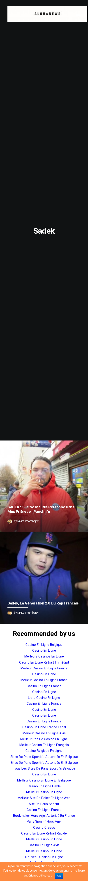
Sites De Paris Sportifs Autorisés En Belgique (44, 757)
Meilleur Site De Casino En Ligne (44, 739)
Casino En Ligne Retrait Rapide (44, 833)
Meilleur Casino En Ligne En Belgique (44, 780)
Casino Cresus (44, 828)
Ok (59, 875)
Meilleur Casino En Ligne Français (44, 745)
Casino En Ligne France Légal (44, 727)
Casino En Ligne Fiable (44, 786)
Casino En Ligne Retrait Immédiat (44, 662)
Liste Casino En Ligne (44, 698)
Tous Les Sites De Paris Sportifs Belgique (44, 768)
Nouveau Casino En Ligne (44, 857)
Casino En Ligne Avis (44, 845)
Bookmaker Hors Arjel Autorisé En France (44, 816)
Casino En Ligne (44, 651)
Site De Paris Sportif (44, 804)
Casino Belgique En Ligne (44, 751)
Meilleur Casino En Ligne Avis (44, 733)
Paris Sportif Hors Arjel (44, 821)
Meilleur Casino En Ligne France (44, 668)
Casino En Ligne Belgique (44, 645)
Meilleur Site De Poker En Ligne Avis (44, 798)
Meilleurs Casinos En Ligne (44, 656)
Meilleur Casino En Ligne (44, 792)
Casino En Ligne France (44, 686)
